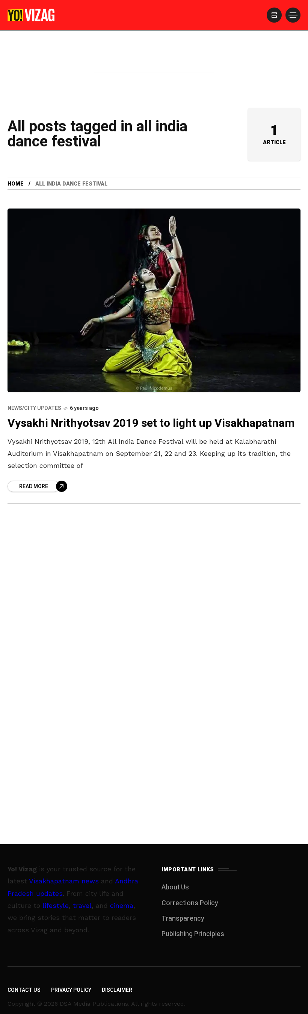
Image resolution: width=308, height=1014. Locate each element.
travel (82, 905)
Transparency (183, 919)
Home (16, 184)
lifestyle (55, 905)
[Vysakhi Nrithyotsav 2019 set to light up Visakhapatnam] (154, 300)
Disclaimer (117, 990)
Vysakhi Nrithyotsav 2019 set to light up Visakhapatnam (151, 423)
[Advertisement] (154, 61)
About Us (175, 887)
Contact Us (24, 990)
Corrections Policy (190, 903)
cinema (121, 905)
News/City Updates (34, 408)
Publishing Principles (193, 934)
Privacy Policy (71, 990)
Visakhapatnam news (64, 881)
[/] (274, 15)
